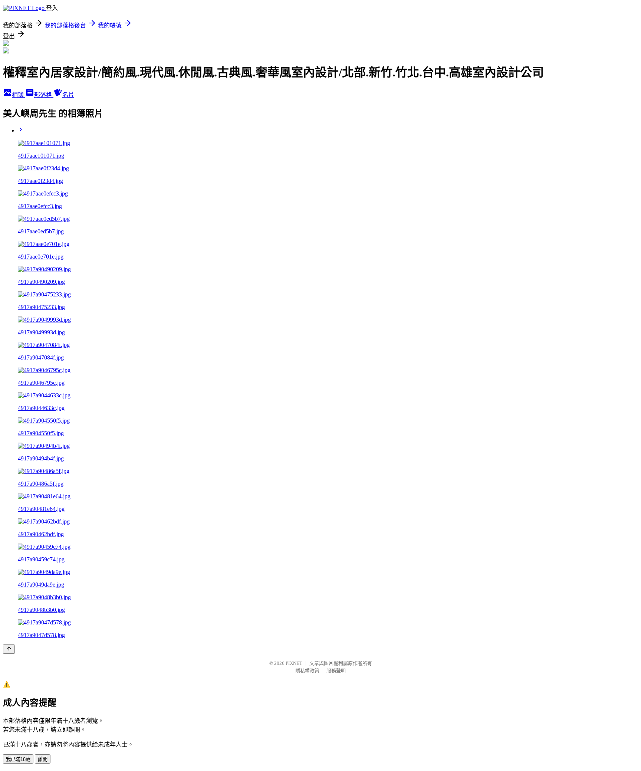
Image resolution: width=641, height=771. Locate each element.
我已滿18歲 (18, 759)
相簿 (18, 95)
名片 (68, 95)
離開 (42, 759)
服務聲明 (336, 670)
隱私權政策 (307, 670)
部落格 (43, 95)
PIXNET (294, 663)
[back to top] (9, 649)
